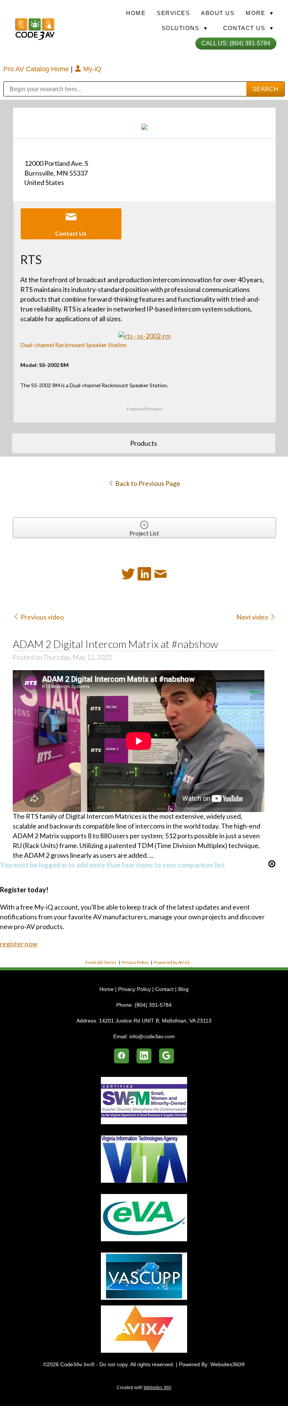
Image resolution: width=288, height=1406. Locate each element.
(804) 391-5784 (153, 1005)
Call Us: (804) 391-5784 (235, 43)
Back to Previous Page (147, 483)
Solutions (185, 28)
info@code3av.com (152, 1036)
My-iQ (91, 69)
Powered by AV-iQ (172, 962)
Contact (164, 989)
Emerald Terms (101, 962)
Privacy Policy (135, 962)
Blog (183, 989)
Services (173, 13)
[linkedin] (144, 1055)
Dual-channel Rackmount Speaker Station (73, 344)
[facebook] (121, 1055)
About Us (217, 13)
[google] (166, 1055)
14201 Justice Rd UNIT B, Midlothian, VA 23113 (155, 1021)
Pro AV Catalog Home (37, 69)
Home (136, 13)
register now (19, 944)
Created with (144, 1387)
